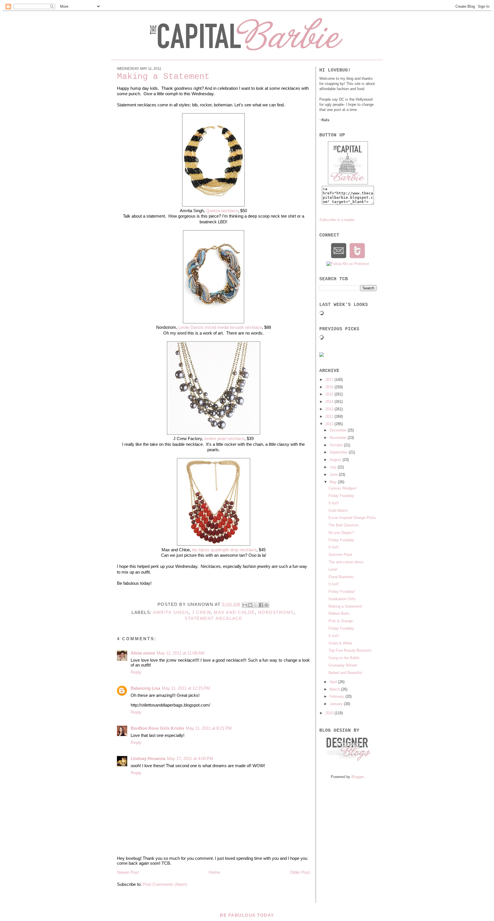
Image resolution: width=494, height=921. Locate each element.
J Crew (201, 612)
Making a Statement (345, 606)
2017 (329, 379)
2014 (329, 401)
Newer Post (128, 872)
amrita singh (171, 612)
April (334, 682)
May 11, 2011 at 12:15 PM (186, 688)
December (339, 430)
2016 (329, 387)
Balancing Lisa (145, 688)
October (337, 445)
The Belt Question (343, 525)
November (339, 437)
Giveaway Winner (342, 665)
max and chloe (234, 612)
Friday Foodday (341, 496)
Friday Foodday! (341, 591)
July (334, 467)
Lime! (333, 569)
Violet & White (340, 643)
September (339, 452)
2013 (329, 409)
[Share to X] (255, 605)
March (335, 689)
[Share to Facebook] (261, 605)
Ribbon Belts (339, 613)
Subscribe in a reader (336, 220)
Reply (136, 672)
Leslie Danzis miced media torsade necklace (220, 327)
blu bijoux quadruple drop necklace (224, 549)
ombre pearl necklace (224, 438)
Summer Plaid (340, 554)
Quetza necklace (222, 210)
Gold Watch (338, 510)
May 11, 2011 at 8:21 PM (209, 728)
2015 (329, 394)
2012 (329, 416)
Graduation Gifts (342, 599)
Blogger (357, 777)
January (337, 704)
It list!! (333, 503)
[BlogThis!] (250, 605)
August (336, 459)
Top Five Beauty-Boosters (350, 650)
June (334, 474)
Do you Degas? (341, 532)
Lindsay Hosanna (148, 758)
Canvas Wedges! (342, 488)
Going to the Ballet (343, 658)
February (337, 696)
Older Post (300, 872)
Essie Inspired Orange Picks (352, 518)
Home (214, 872)
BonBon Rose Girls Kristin (157, 728)
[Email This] (245, 605)
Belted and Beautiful (345, 673)
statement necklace (213, 618)
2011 (329, 424)
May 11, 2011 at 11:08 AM (181, 653)
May (334, 482)
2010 (329, 713)
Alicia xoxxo (143, 653)
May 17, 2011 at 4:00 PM (190, 758)
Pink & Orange (340, 621)
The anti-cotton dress (346, 562)
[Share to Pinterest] (266, 605)
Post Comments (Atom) (165, 884)
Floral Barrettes (341, 577)
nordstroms (276, 612)
